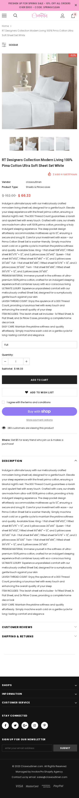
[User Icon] (63, 16)
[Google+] (24, 725)
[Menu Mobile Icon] (4, 15)
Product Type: (10, 187)
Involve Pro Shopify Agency (47, 771)
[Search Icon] (15, 16)
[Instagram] (34, 725)
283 (9, 428)
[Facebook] (5, 725)
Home (5, 26)
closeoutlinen (34, 182)
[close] (76, 5)
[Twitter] (15, 725)
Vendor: (6, 182)
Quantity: (7, 354)
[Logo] (39, 15)
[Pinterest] (44, 725)
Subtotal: (7, 368)
